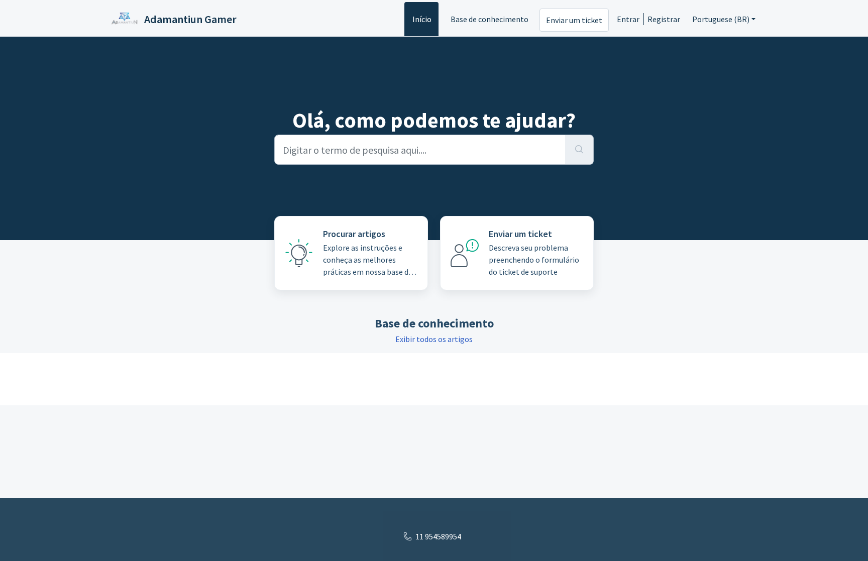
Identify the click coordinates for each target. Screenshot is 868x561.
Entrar (628, 19)
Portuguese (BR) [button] (720, 19)
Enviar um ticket (574, 20)
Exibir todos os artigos (434, 339)
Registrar (663, 19)
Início (421, 19)
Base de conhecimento (489, 19)
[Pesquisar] (579, 150)
